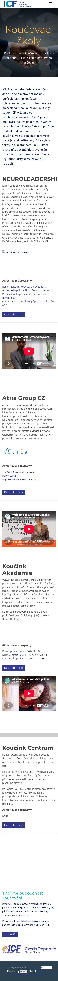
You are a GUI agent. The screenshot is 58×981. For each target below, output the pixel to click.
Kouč (5, 816)
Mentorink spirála (12, 658)
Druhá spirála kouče (14, 655)
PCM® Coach (9, 475)
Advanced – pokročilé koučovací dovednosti (27, 290)
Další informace (14, 314)
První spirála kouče (13, 651)
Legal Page (34, 967)
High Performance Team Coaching (19, 479)
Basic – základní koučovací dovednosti (24, 286)
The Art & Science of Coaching (18, 471)
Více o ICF (10, 934)
